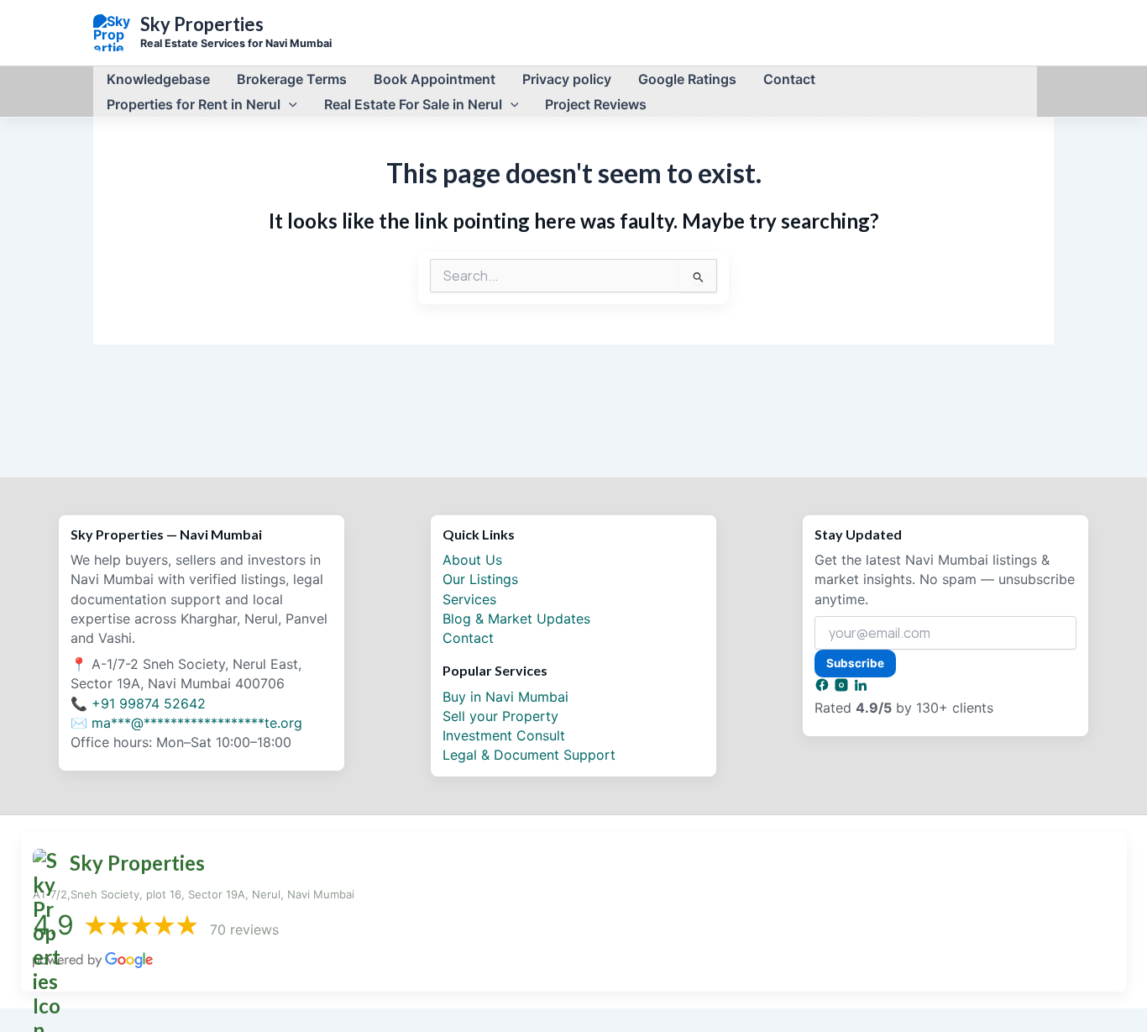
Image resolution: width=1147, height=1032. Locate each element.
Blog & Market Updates (516, 618)
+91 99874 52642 (149, 703)
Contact (468, 637)
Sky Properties (202, 24)
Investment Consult (504, 735)
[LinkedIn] (860, 687)
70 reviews (244, 929)
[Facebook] (824, 687)
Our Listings (480, 579)
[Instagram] (843, 687)
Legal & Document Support (529, 754)
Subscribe (855, 663)
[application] (288, 104)
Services (469, 599)
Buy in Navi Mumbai (505, 696)
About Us (472, 559)
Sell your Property (500, 716)
